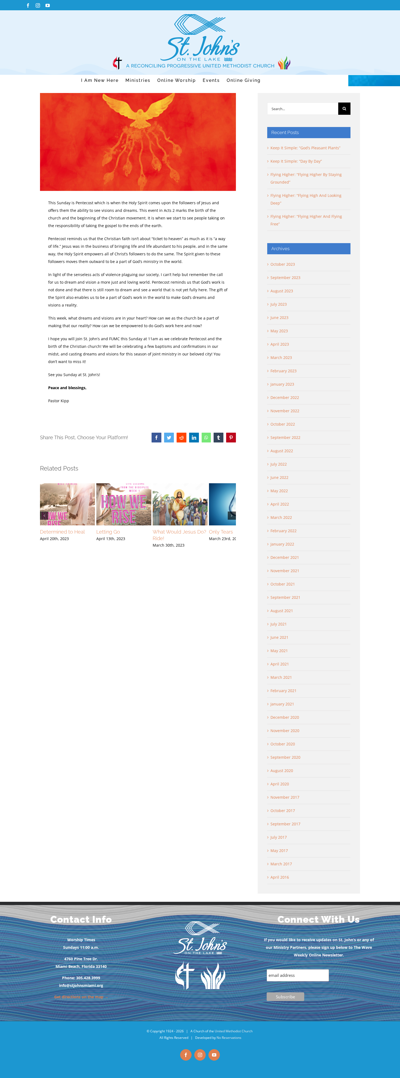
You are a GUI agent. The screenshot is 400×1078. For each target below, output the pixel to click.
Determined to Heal (62, 539)
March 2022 (281, 517)
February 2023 (283, 370)
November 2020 (284, 730)
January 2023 (282, 384)
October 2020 (282, 743)
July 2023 (278, 304)
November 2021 (284, 570)
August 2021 (281, 610)
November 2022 (284, 410)
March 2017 (281, 863)
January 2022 (282, 544)
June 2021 (279, 637)
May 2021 (279, 650)
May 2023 (279, 330)
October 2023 (282, 264)
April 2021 (279, 664)
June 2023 (279, 317)
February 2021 (283, 690)
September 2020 (285, 757)
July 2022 (278, 464)
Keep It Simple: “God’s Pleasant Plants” (305, 147)
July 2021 (278, 624)
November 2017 (284, 797)
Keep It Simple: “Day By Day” (296, 161)
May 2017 (279, 850)
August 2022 (281, 450)
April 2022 (279, 504)
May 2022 (279, 490)
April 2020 (279, 783)
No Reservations (229, 1037)
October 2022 (282, 424)
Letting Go (118, 539)
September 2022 (285, 437)
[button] (44, 519)
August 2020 (281, 770)
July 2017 (278, 837)
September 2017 (285, 823)
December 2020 (284, 717)
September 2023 (285, 277)
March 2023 (281, 357)
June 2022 (279, 477)
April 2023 (279, 344)
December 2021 (284, 557)
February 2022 (283, 530)
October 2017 (282, 810)
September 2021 (285, 597)
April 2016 (279, 877)
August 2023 (281, 290)
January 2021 (282, 704)
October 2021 (282, 584)
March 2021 (281, 677)
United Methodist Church (234, 1031)
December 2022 (284, 397)
